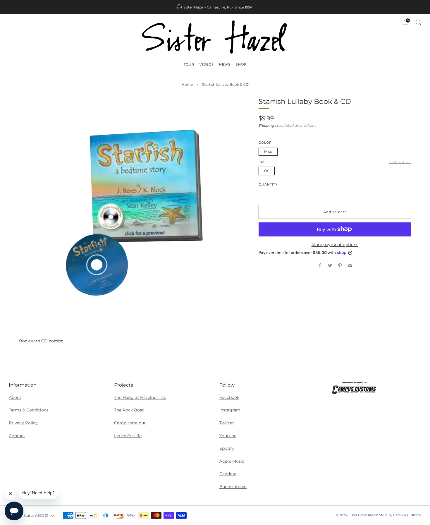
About (15, 397)
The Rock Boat (129, 410)
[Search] (418, 22)
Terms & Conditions (29, 410)
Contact (17, 435)
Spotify (226, 448)
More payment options (335, 244)
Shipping (266, 125)
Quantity (268, 184)
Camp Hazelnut (130, 423)
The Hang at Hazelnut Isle (140, 397)
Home (187, 85)
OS (266, 170)
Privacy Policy (23, 423)
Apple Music (231, 461)
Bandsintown (233, 486)
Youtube (227, 435)
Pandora (227, 473)
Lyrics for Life (128, 435)
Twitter (226, 423)
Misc (268, 151)
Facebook (229, 397)
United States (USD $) (29, 515)
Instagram (229, 410)
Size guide (400, 162)
